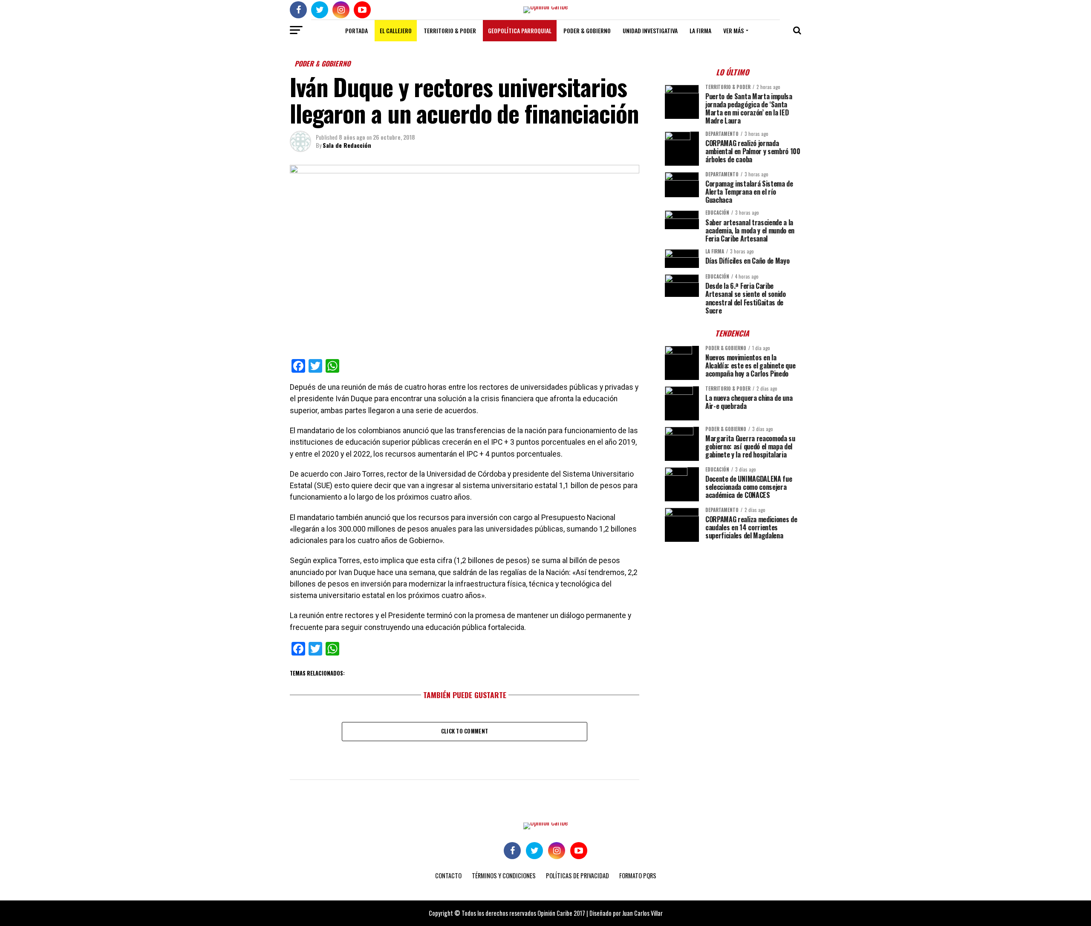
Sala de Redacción (347, 145)
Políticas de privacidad (577, 875)
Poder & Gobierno (587, 30)
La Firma (700, 30)
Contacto (448, 875)
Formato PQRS (637, 875)
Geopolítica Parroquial (519, 30)
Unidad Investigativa (650, 30)
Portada (356, 30)
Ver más (733, 30)
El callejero (396, 30)
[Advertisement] (733, 608)
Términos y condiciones (504, 875)
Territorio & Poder (450, 30)
